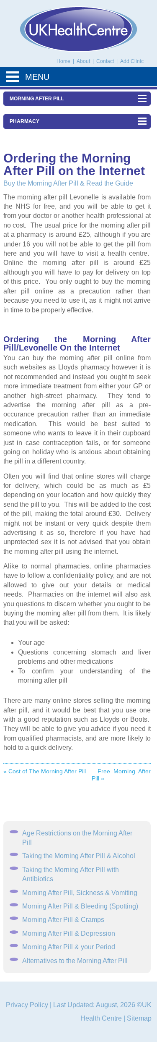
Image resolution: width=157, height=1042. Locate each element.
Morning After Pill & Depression (68, 933)
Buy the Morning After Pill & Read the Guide (68, 183)
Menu (37, 76)
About (84, 61)
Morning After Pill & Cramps (63, 919)
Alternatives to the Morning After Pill (75, 960)
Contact (105, 61)
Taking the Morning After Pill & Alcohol (78, 855)
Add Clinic (132, 61)
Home (63, 61)
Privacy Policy (27, 1004)
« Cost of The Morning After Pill (44, 771)
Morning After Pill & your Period (68, 946)
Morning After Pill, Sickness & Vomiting (79, 892)
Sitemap (139, 1018)
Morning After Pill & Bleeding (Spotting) (80, 906)
